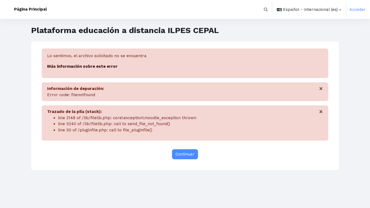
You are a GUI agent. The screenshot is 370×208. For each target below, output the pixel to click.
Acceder (357, 9)
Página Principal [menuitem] (30, 9)
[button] (266, 9)
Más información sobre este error (82, 66)
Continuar (185, 154)
